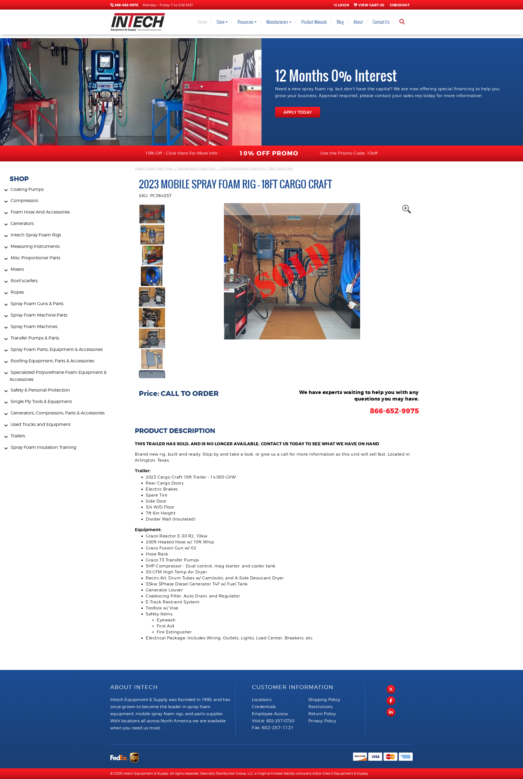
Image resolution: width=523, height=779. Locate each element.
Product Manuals (314, 22)
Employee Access (270, 713)
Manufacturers (277, 22)
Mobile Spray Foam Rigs (196, 168)
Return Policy (322, 713)
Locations (262, 699)
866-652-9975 (126, 5)
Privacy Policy (322, 720)
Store (220, 22)
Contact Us (381, 22)
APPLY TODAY (297, 112)
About (358, 22)
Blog (340, 22)
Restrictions (320, 706)
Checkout (399, 5)
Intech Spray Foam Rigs (154, 168)
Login (343, 5)
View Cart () (371, 5)
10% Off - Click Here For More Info (181, 153)
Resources (245, 22)
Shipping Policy (324, 699)
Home (202, 22)
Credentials (264, 706)
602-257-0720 (280, 720)
